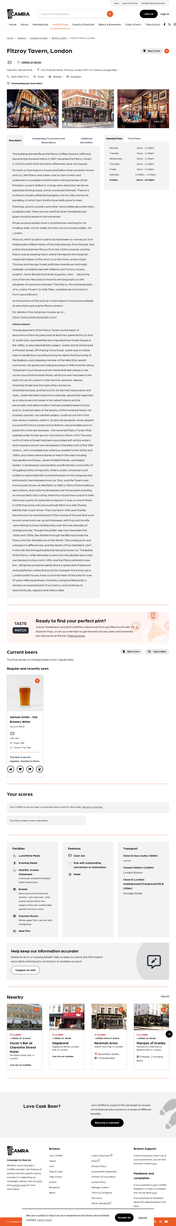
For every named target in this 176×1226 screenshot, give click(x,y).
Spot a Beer (159, 651)
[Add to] (166, 51)
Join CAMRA (56, 1155)
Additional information (86, 140)
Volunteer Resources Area (153, 3)
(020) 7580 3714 (20, 76)
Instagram (75, 76)
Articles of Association (103, 1176)
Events (53, 1181)
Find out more (76, 635)
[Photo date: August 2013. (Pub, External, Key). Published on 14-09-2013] (24, 1036)
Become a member (92, 806)
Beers (52, 1192)
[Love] (20, 769)
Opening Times (114, 138)
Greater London (39, 37)
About (52, 1160)
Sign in (165, 13)
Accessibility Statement (104, 1171)
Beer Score (154, 50)
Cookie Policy (98, 1181)
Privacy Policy (98, 1166)
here (154, 1163)
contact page (19, 1185)
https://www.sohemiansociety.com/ (34, 317)
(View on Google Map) (105, 69)
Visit (51, 1166)
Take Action (55, 1176)
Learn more (44, 1219)
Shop (116, 3)
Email (41, 76)
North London (59, 37)
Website (57, 76)
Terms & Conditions (101, 1192)
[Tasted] (39, 769)
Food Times (134, 138)
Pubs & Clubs (56, 1171)
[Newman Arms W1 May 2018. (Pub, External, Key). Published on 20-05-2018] (109, 1036)
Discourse (96, 1197)
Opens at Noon (31, 62)
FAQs (39, 1181)
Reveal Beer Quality (108, 1053)
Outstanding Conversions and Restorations (48, 140)
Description (15, 140)
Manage (142, 1217)
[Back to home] (18, 14)
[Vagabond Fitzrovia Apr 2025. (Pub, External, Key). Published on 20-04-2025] (66, 1036)
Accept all (124, 1217)
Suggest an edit (25, 970)
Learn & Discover (130, 3)
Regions (22, 37)
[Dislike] (29, 769)
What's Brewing (100, 1203)
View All (165, 996)
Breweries (54, 1187)
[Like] (10, 769)
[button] (169, 1034)
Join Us (148, 13)
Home (10, 37)
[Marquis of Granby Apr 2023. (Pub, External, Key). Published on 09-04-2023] (151, 1036)
